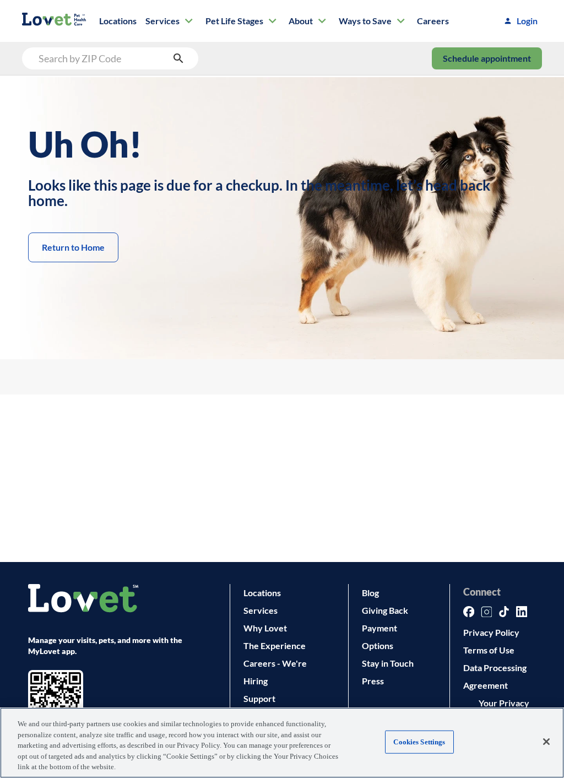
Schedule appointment (487, 58)
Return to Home (73, 247)
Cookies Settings (419, 742)
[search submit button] (178, 58)
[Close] (546, 742)
